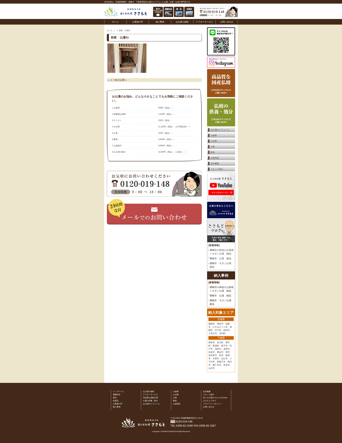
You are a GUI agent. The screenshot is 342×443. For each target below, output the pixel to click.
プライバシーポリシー (212, 404)
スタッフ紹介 (216, 169)
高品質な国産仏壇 (150, 398)
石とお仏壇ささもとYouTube (215, 398)
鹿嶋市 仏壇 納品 (220, 258)
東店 (115, 398)
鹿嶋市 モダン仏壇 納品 (222, 265)
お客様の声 (137, 22)
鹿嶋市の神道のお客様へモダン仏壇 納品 (222, 252)
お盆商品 (214, 158)
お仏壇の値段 (182, 22)
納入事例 (160, 22)
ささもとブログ (209, 401)
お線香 (213, 135)
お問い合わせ (226, 22)
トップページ (118, 391)
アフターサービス (204, 22)
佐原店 (115, 401)
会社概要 (214, 163)
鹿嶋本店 (116, 395)
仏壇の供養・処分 (150, 401)
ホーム (115, 22)
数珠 (212, 152)
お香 (212, 146)
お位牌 (213, 141)
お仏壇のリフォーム (220, 130)
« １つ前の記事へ (117, 80)
